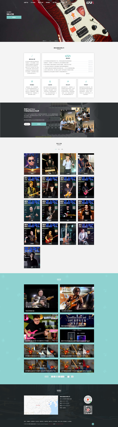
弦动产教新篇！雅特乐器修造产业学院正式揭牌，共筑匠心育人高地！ (60, 64)
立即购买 (39, 124)
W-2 (50, 40)
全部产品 (26, 2)
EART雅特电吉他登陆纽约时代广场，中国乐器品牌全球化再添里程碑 (60, 61)
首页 (25, 421)
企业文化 (37, 421)
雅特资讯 (41, 421)
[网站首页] (90, 1)
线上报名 (55, 2)
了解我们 (28, 421)
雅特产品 (50, 421)
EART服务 (33, 2)
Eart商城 (69, 421)
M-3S (62, 40)
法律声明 (46, 421)
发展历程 (33, 421)
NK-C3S (56, 40)
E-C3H (68, 40)
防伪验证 (48, 2)
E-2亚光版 (73, 40)
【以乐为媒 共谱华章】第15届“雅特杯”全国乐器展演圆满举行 (59, 66)
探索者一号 (44, 40)
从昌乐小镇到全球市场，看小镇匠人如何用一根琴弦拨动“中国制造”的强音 (61, 69)
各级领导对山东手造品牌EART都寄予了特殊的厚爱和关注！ (58, 71)
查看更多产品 (27, 124)
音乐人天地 (40, 2)
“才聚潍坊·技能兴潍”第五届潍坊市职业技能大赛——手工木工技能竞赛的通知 (60, 68)
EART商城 (62, 2)
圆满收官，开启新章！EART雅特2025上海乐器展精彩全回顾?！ (59, 62)
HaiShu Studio (50, 423)
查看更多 (106, 17)
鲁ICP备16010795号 (59, 423)
